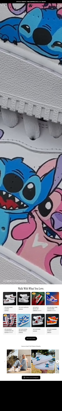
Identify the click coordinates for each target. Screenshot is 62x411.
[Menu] (1, 5)
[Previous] (4, 361)
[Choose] (14, 303)
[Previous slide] (4, 298)
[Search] (5, 5)
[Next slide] (14, 298)
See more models (31, 338)
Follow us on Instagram (32, 377)
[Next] (57, 361)
